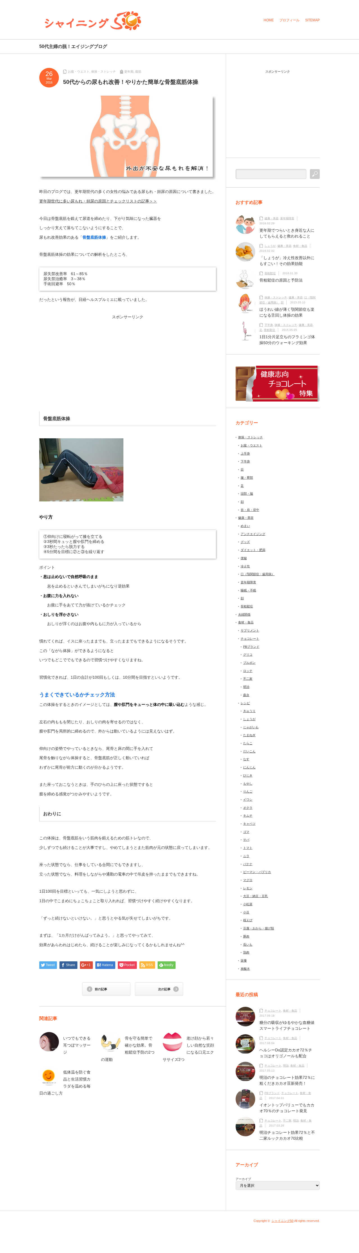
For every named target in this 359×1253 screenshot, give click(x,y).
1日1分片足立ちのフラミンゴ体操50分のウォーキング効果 (287, 340)
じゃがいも (251, 727)
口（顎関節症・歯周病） (258, 574)
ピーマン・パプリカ (257, 872)
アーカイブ (243, 1179)
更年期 (129, 71)
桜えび (247, 920)
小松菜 (247, 904)
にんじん (249, 767)
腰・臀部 (247, 477)
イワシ (247, 799)
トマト (247, 847)
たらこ (247, 743)
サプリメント (250, 630)
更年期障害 (287, 218)
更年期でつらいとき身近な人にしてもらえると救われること (286, 233)
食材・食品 (300, 245)
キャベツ (249, 823)
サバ (246, 839)
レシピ (245, 703)
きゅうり (249, 711)
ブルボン (249, 662)
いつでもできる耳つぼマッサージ (77, 1045)
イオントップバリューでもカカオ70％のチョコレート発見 (286, 1108)
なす (246, 759)
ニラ (246, 856)
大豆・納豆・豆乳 (255, 896)
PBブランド (251, 646)
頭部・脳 (247, 493)
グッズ (245, 541)
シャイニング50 (282, 1220)
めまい (245, 526)
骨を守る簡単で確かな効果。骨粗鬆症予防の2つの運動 (128, 1049)
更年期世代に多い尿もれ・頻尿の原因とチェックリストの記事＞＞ (98, 201)
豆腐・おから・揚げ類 (258, 928)
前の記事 (101, 989)
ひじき (247, 775)
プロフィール (289, 20)
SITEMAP (312, 20)
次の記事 (164, 989)
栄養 (244, 960)
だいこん (249, 751)
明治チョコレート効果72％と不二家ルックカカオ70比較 (287, 1135)
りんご (247, 791)
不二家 (247, 678)
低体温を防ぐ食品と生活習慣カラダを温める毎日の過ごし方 (65, 1083)
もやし (247, 783)
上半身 (245, 453)
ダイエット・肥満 (253, 550)
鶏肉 (246, 952)
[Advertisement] (85, 358)
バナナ (247, 864)
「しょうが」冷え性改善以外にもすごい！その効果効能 (286, 260)
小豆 (246, 912)
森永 (246, 695)
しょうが (270, 245)
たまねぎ (249, 735)
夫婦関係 (244, 614)
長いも (247, 944)
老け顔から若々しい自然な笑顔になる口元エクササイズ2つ (188, 1049)
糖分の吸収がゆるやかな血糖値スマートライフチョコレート (286, 1025)
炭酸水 (245, 968)
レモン (247, 888)
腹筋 (138, 71)
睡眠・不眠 (248, 590)
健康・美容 (271, 218)
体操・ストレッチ (103, 71)
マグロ (247, 880)
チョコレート (250, 638)
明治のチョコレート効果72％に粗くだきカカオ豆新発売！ (287, 1080)
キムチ (247, 815)
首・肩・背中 (250, 510)
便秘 (244, 558)
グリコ (247, 654)
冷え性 (245, 566)
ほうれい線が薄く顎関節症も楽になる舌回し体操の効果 (286, 312)
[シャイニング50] (93, 20)
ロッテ (247, 670)
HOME (269, 20)
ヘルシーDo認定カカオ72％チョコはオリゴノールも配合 (285, 1053)
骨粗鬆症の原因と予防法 (281, 280)
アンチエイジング (253, 534)
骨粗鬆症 (270, 273)
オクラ (247, 807)
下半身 (268, 324)
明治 (246, 686)
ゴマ (246, 831)
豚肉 (246, 936)
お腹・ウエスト (78, 71)
